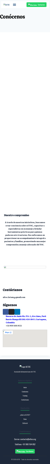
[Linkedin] (17, 312)
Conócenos (25, 391)
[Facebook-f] (6, 312)
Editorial (25, 423)
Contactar (41, 4)
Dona (25, 419)
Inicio (25, 387)
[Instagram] (11, 312)
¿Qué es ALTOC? (25, 415)
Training (25, 395)
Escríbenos (29, 451)
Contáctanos (25, 399)
